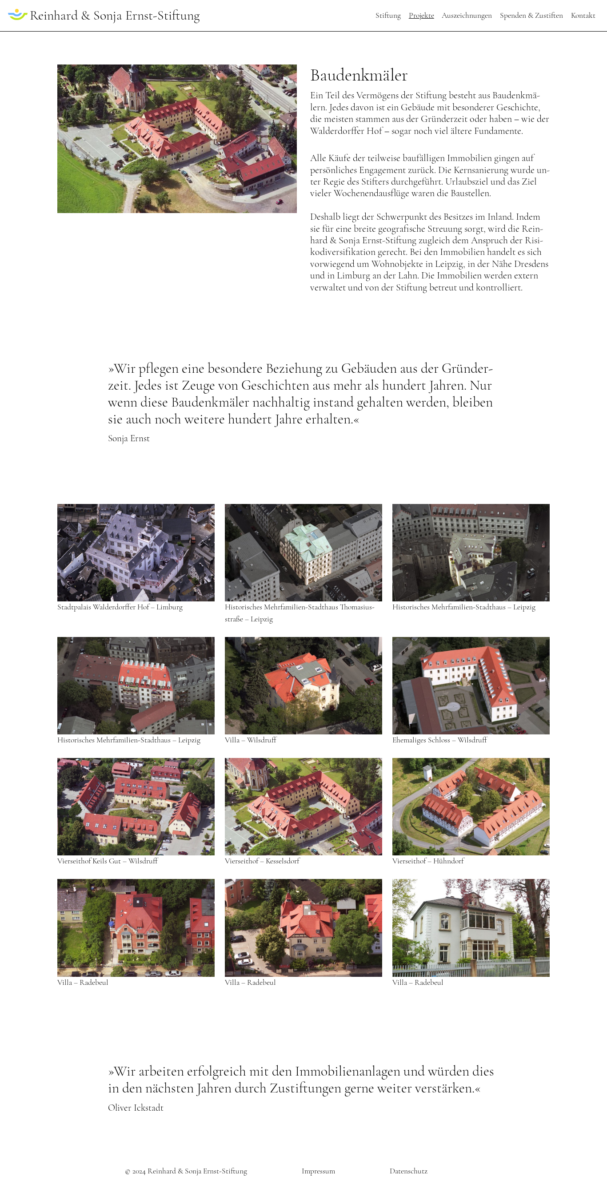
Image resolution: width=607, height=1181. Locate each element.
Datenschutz (408, 1171)
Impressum (318, 1171)
